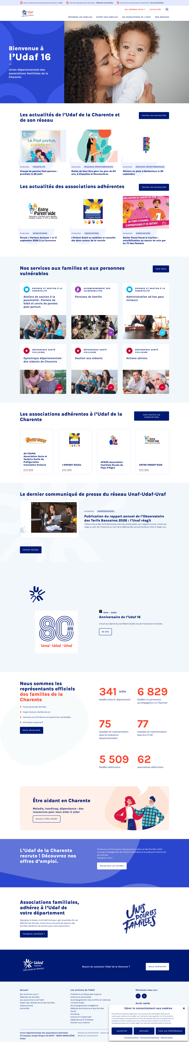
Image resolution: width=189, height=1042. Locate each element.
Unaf (60, 3)
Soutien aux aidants (89, 358)
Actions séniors (136, 358)
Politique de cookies (131, 1037)
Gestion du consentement (88, 1036)
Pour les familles (157, 3)
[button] (184, 1008)
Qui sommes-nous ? (135, 10)
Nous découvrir (31, 730)
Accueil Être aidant (47, 819)
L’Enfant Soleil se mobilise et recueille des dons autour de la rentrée (93, 239)
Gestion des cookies (108, 1033)
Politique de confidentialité (149, 1037)
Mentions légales (167, 1037)
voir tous (161, 269)
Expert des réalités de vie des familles (37, 1002)
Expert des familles (107, 17)
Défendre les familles (104, 3)
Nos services (162, 17)
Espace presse (31, 550)
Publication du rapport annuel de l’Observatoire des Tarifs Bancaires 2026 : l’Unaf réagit (124, 518)
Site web (28, 470)
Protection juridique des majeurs (85, 994)
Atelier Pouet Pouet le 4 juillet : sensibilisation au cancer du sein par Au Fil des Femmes (144, 240)
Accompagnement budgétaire (84, 1005)
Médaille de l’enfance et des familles (87, 1008)
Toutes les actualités (154, 115)
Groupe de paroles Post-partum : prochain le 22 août (38, 172)
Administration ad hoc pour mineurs (145, 298)
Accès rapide (143, 1003)
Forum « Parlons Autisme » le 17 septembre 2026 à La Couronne (38, 239)
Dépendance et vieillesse (81, 1019)
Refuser (144, 1031)
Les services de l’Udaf (82, 990)
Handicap (74, 1014)
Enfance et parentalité (80, 997)
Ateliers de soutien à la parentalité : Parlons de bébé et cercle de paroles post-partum (41, 301)
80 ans (105, 632)
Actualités (155, 10)
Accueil (24, 990)
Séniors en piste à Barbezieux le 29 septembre (143, 172)
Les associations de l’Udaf (136, 17)
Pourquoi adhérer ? (34, 934)
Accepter (122, 1031)
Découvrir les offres (112, 866)
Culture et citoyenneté (80, 1017)
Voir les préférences (170, 1031)
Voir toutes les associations (151, 416)
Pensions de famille (88, 296)
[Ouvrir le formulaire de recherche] (167, 9)
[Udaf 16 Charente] (27, 13)
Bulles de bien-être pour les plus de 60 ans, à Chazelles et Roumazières (93, 172)
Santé (73, 1011)
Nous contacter (157, 967)
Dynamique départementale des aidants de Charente (43, 359)
